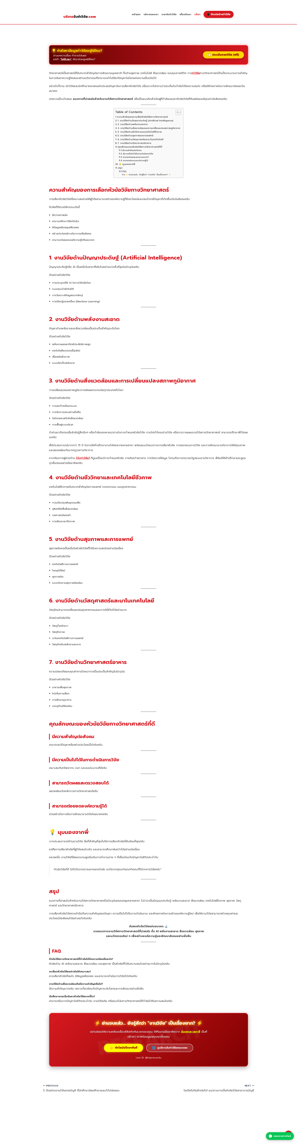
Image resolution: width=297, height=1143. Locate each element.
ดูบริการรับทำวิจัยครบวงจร (169, 1047)
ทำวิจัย (196, 73)
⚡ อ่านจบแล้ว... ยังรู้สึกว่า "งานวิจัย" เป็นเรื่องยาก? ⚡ (148, 174)
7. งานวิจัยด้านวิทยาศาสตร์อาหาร (134, 143)
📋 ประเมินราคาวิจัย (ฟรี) (223, 55)
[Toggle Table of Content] (176, 112)
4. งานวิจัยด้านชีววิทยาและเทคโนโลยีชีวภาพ (139, 132)
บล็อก (197, 14)
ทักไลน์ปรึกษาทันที (123, 1047)
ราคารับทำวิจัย (168, 14)
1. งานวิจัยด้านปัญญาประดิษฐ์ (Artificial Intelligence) (145, 120)
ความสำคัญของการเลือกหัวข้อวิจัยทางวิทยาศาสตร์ (142, 117)
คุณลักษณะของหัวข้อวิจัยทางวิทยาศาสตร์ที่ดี (140, 147)
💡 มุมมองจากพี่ (127, 164)
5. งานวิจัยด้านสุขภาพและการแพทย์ (135, 135)
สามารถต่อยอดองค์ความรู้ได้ (135, 160)
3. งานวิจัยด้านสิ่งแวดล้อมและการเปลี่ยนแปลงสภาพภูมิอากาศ (149, 128)
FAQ (124, 171)
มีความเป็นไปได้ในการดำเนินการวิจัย (138, 153)
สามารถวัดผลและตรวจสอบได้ (135, 157)
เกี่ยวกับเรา (185, 14)
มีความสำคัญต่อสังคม (132, 150)
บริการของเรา (151, 14)
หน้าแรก (136, 14)
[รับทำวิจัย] (83, 458)
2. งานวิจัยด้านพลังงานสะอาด (133, 124)
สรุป (120, 168)
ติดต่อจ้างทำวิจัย (218, 14)
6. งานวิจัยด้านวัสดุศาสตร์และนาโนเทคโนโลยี (140, 139)
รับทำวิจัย (79, 16)
